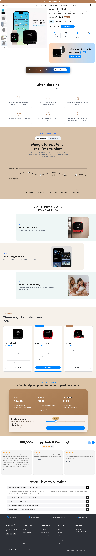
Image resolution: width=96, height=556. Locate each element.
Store (24, 543)
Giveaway (42, 540)
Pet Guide (60, 532)
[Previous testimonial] (89, 442)
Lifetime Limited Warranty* (59, 517)
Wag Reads (74, 5)
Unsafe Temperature (54, 138)
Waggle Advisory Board (63, 535)
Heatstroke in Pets (64, 5)
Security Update (70, 550)
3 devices (65, 424)
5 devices (84, 424)
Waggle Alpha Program (45, 537)
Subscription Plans (62, 537)
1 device (47, 424)
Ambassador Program (45, 535)
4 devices (75, 424)
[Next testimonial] (93, 442)
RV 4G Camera (26, 537)
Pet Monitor (26, 529)
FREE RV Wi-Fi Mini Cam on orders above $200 (48, 1)
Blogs (59, 529)
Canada (49, 549)
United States (42, 549)
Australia (54, 549)
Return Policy (61, 540)
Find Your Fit (44, 5)
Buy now (18, 367)
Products (36, 5)
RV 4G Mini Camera (28, 535)
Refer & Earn (43, 529)
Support (59, 543)
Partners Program (44, 532)
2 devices (56, 424)
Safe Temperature (41, 138)
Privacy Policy (79, 550)
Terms (84, 550)
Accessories (26, 540)
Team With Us (53, 5)
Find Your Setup (59, 69)
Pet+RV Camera (27, 532)
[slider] (65, 421)
